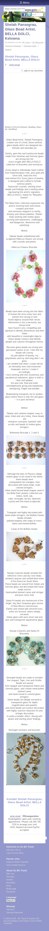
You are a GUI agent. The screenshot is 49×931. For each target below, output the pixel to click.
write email (14, 65)
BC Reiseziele (38, 42)
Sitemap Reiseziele (14, 912)
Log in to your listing (14, 853)
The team (10, 876)
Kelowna (8, 50)
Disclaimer (10, 892)
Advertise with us (13, 850)
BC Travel (26, 42)
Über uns (10, 873)
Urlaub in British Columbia (17, 862)
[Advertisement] (24, 98)
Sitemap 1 (10, 909)
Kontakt (9, 879)
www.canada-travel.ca (15, 865)
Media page (11, 889)
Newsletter (10, 883)
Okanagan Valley (30, 46)
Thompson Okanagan (13, 46)
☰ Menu (24, 2)
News (8, 886)
